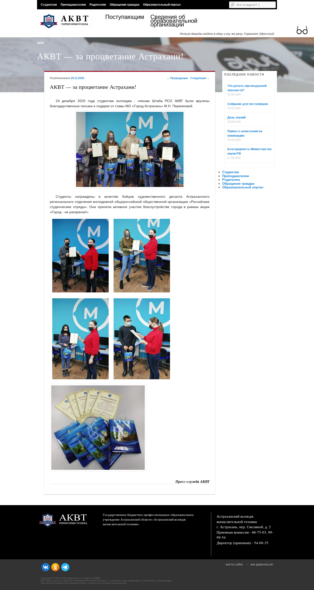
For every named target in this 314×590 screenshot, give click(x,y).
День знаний (236, 117)
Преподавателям (73, 4)
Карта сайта (234, 564)
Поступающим (124, 17)
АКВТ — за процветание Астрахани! (110, 56)
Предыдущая (177, 78)
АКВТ (41, 42)
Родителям (98, 4)
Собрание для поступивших (247, 104)
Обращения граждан (124, 4)
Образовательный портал (162, 4)
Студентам (49, 4)
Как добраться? (262, 564)
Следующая (199, 78)
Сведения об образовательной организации (173, 20)
